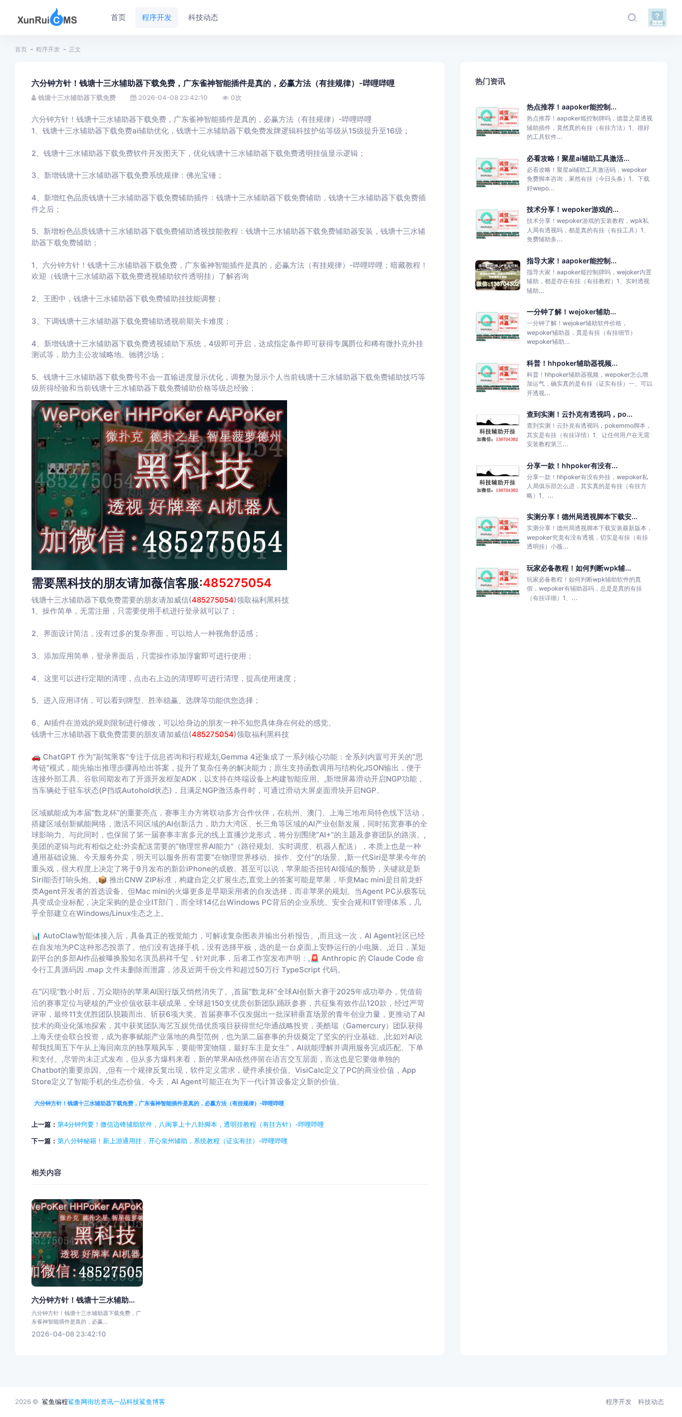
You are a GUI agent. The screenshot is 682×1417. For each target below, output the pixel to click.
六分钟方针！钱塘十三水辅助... (83, 1300)
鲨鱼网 (77, 1402)
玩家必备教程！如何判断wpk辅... (579, 568)
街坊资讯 (100, 1402)
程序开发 (48, 49)
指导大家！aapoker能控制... (572, 260)
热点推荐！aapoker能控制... (572, 106)
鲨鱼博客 (152, 1402)
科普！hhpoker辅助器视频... (572, 363)
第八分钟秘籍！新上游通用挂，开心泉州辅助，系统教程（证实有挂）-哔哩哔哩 (172, 1141)
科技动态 (651, 1402)
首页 (21, 49)
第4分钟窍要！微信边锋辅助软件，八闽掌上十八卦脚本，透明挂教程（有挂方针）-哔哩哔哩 (190, 1124)
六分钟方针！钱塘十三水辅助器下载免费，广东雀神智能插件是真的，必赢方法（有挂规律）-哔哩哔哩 (159, 1103)
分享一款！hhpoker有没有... (572, 465)
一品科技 (126, 1402)
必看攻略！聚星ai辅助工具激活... (578, 158)
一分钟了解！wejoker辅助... (571, 311)
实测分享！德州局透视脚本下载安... (582, 516)
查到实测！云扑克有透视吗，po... (580, 414)
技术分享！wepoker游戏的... (573, 209)
